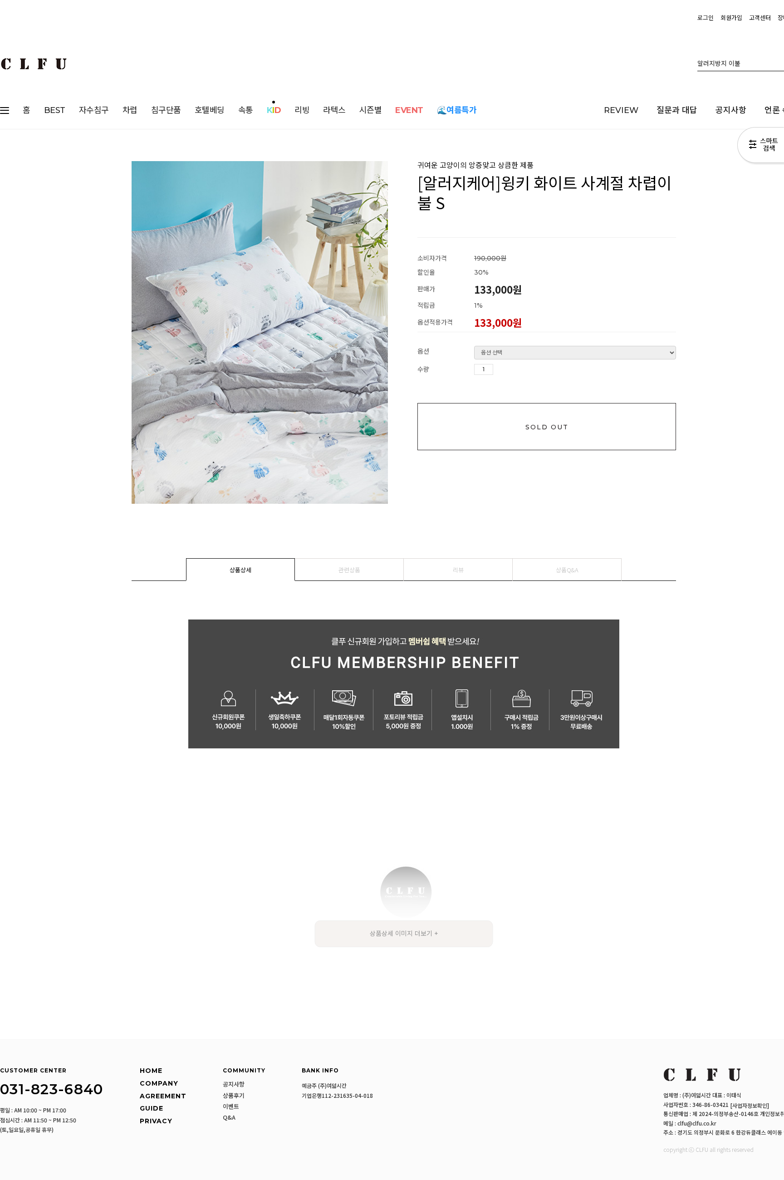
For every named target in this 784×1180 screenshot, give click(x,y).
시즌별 (370, 110)
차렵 (129, 110)
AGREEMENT (163, 1096)
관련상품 (349, 569)
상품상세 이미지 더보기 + (404, 933)
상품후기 (234, 1095)
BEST (54, 110)
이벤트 (231, 1106)
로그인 (705, 17)
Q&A (229, 1117)
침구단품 (166, 110)
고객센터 (760, 17)
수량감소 (514, 370)
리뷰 (458, 569)
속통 (245, 110)
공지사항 (730, 110)
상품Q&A (567, 569)
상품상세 (240, 569)
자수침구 (94, 110)
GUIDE (151, 1108)
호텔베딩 (210, 110)
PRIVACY (156, 1121)
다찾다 (760, 146)
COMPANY (159, 1083)
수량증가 (500, 370)
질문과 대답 (677, 110)
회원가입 (731, 17)
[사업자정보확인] (749, 1105)
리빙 (301, 110)
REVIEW (621, 110)
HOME (151, 1071)
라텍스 (334, 110)
